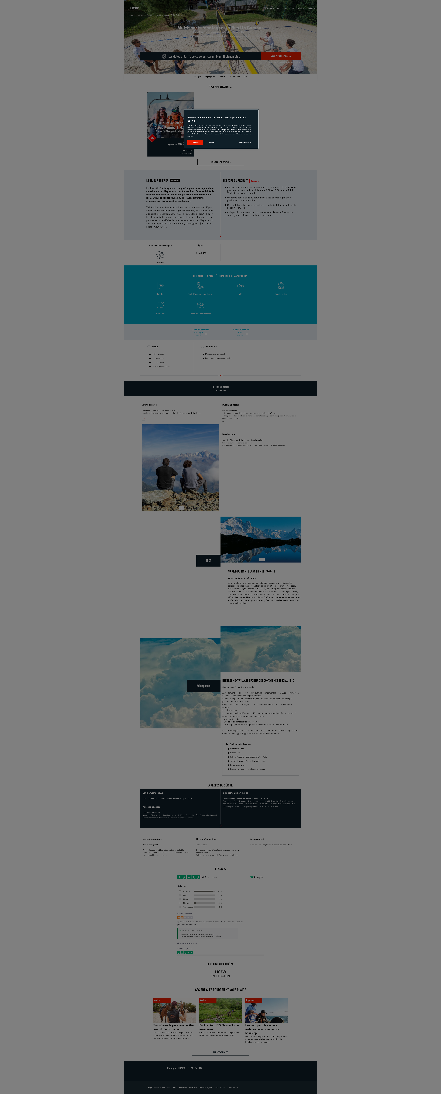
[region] (221, 129)
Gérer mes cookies (245, 142)
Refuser (212, 142)
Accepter (195, 142)
